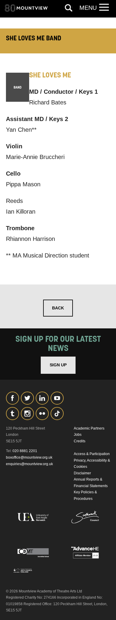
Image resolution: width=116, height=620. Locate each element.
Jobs (77, 435)
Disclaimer (82, 473)
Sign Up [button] (58, 365)
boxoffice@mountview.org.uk (29, 457)
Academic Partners (89, 428)
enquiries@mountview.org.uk (29, 464)
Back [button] (58, 308)
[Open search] (68, 8)
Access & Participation (92, 454)
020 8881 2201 (24, 451)
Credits (79, 441)
